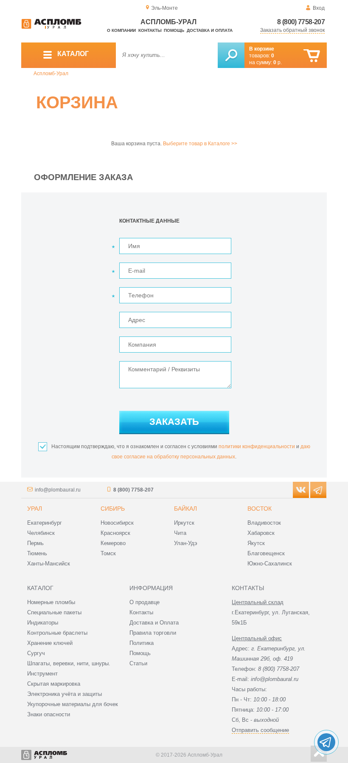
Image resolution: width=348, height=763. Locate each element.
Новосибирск (117, 523)
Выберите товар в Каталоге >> (200, 144)
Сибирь (113, 508)
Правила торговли (152, 633)
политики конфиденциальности (257, 446)
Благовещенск (266, 553)
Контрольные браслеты (57, 633)
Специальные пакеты (54, 612)
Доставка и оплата (210, 30)
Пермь (35, 543)
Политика (141, 643)
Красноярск (115, 533)
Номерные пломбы (51, 602)
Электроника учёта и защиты (64, 694)
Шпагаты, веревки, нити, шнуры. (68, 663)
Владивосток (264, 523)
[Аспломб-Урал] (51, 27)
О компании (121, 30)
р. (277, 62)
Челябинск (41, 533)
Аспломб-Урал (51, 73)
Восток (259, 508)
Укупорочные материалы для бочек (72, 704)
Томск (108, 553)
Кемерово (113, 543)
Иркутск (184, 523)
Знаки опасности (48, 714)
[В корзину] (311, 55)
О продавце (144, 602)
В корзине (261, 49)
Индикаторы (42, 622)
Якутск (256, 543)
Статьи (138, 663)
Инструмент (42, 673)
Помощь (174, 30)
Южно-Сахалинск (269, 563)
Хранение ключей (50, 643)
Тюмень (37, 553)
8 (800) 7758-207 (301, 21)
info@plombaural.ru (58, 490)
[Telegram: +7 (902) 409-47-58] (326, 742)
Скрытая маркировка (53, 684)
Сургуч (36, 653)
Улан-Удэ (185, 543)
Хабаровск (261, 533)
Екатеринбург (44, 523)
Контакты (150, 30)
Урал (34, 508)
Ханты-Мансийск (48, 563)
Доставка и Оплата (154, 622)
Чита (180, 533)
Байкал (185, 508)
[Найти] (231, 55)
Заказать (174, 421)
